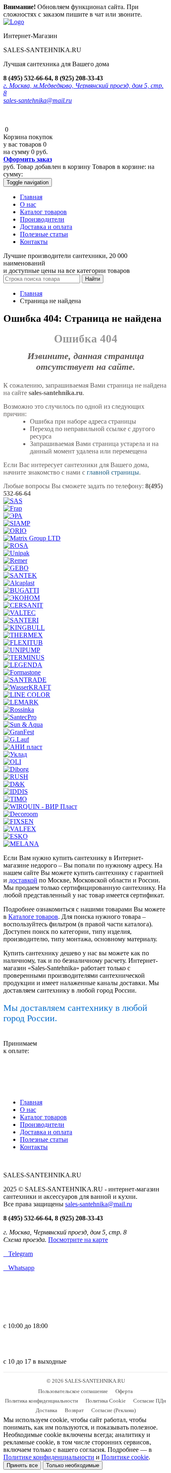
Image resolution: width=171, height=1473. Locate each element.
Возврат (74, 1410)
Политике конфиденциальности (48, 1457)
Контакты (34, 241)
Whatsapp (18, 1267)
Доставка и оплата (46, 226)
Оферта (124, 1391)
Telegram (18, 1253)
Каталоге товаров (33, 916)
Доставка (46, 1410)
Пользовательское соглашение (73, 1391)
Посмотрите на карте (78, 1239)
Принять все (22, 1465)
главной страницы (113, 472)
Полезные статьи (44, 234)
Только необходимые (72, 1465)
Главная (31, 196)
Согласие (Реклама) (113, 1410)
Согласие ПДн (149, 1401)
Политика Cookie (106, 1401)
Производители (42, 219)
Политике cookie (125, 1457)
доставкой (23, 880)
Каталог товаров (43, 211)
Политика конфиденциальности (41, 1401)
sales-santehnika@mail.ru (37, 100)
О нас (28, 204)
